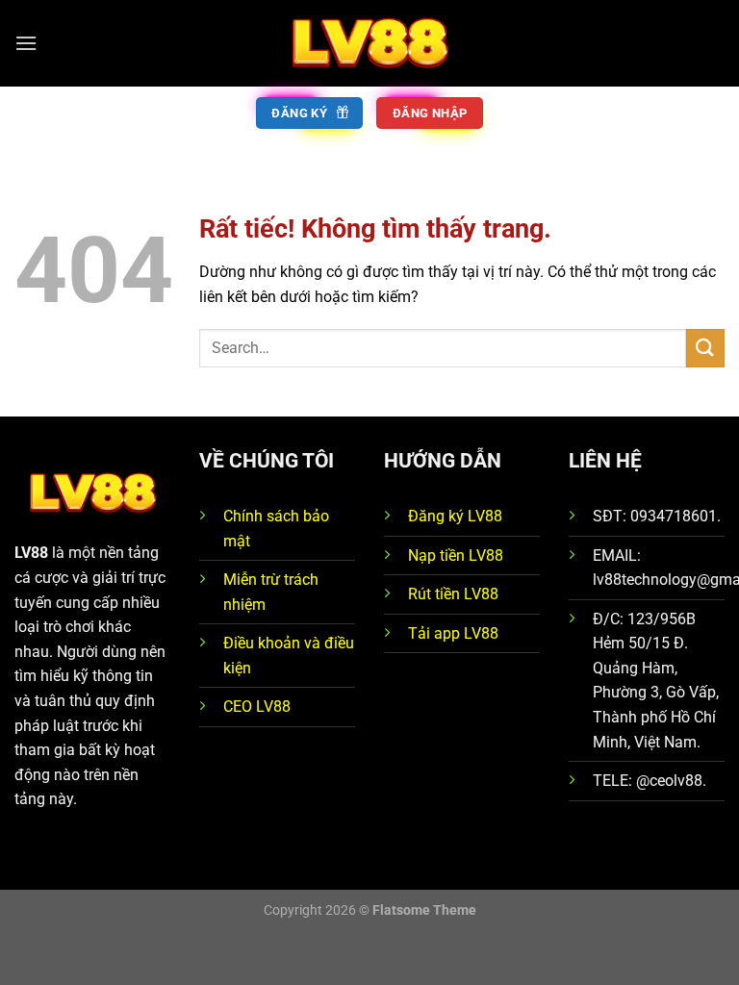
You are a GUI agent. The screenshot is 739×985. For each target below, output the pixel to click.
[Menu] (26, 42)
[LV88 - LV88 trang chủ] (369, 43)
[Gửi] (705, 347)
